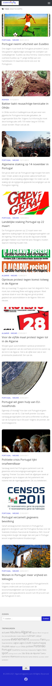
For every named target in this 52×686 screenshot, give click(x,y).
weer (47, 657)
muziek (5, 646)
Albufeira (15, 632)
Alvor (39, 633)
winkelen (5, 660)
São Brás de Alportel (31, 653)
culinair (31, 635)
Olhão (23, 646)
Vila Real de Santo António (29, 657)
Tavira (42, 653)
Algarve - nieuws (9, 275)
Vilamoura (14, 656)
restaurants (32, 650)
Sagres (39, 650)
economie (6, 639)
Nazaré (18, 647)
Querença (24, 650)
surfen (19, 653)
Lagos (22, 642)
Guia (3, 643)
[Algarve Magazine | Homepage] (13, 3)
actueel (5, 632)
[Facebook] (26, 679)
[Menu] (49, 3)
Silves (44, 650)
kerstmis (9, 643)
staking (11, 653)
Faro (43, 639)
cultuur (38, 635)
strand (15, 653)
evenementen (35, 640)
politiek (29, 646)
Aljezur (34, 633)
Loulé (28, 642)
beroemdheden (10, 636)
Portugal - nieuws (10, 40)
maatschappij (39, 642)
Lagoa (15, 642)
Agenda (5, 99)
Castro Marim (21, 636)
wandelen (42, 657)
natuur (12, 646)
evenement (20, 639)
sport (5, 653)
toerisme (6, 656)
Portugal (6, 649)
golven (48, 640)
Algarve (26, 632)
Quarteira (16, 650)
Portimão (39, 646)
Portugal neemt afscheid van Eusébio (25, 44)
